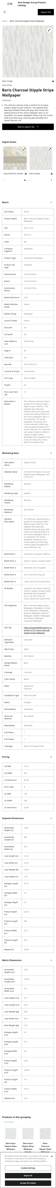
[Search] (4, 12)
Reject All (28, 1175)
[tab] (24, 180)
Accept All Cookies (28, 1183)
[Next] (51, 180)
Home (4, 21)
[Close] (52, 1156)
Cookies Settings (28, 1168)
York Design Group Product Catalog (32, 4)
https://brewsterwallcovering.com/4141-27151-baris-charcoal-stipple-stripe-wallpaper (38, 630)
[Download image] (53, 81)
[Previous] (4, 180)
